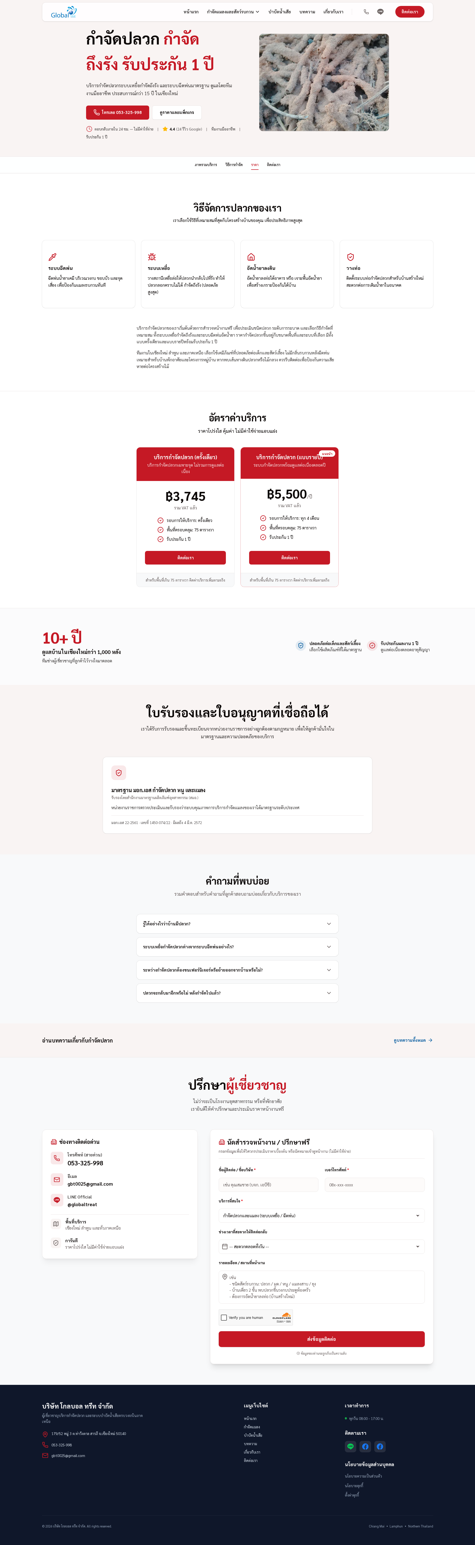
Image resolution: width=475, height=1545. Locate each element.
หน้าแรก (191, 11)
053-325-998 (85, 1163)
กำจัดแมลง (252, 1426)
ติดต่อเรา (410, 11)
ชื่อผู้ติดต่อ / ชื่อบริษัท (237, 1170)
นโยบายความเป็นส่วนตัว (363, 1476)
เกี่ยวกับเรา (333, 11)
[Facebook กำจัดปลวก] (380, 1447)
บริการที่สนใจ (231, 1200)
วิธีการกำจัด (234, 164)
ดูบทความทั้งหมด (410, 1040)
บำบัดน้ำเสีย (279, 11)
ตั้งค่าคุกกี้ (352, 1495)
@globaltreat (82, 1204)
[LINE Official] (380, 11)
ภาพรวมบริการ (206, 164)
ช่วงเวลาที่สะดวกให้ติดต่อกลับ (243, 1231)
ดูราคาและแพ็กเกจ (177, 112)
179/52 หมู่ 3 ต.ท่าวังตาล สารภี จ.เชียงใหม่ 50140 (88, 1433)
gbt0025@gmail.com (90, 1184)
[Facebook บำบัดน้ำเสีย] (365, 1447)
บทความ (307, 11)
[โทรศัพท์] (366, 12)
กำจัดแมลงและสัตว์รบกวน (230, 11)
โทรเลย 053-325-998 (122, 112)
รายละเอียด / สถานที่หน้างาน (242, 1262)
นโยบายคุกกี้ (354, 1485)
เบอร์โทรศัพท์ (337, 1170)
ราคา (255, 164)
